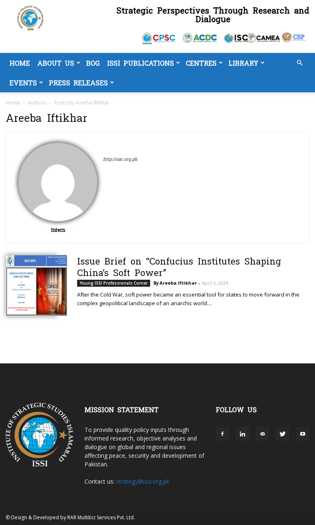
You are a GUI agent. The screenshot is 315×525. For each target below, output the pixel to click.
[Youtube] (302, 434)
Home (19, 62)
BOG (93, 62)
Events (23, 82)
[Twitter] (282, 434)
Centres (201, 62)
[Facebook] (222, 434)
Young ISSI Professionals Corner (114, 283)
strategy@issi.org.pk (142, 481)
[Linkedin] (242, 434)
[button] (299, 63)
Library (243, 62)
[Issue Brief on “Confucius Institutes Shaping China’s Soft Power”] (31, 285)
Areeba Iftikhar (178, 283)
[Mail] (262, 434)
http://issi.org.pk (120, 159)
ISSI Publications (140, 62)
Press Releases (78, 82)
